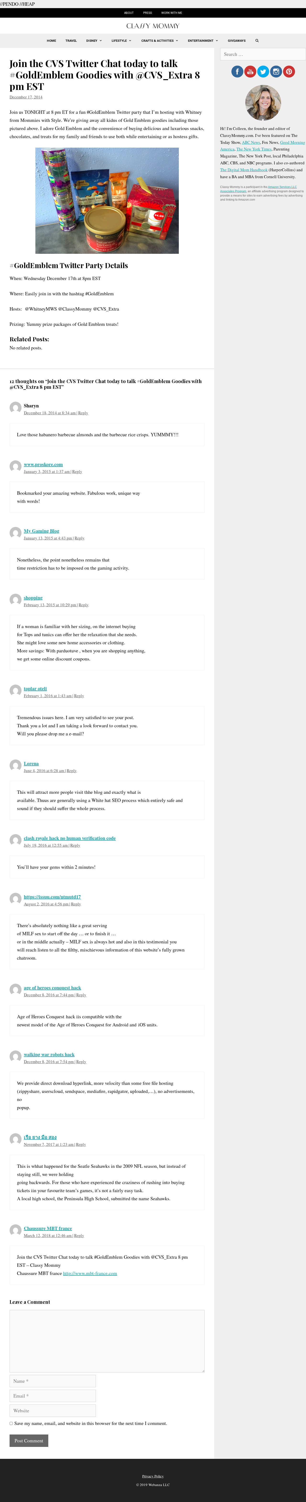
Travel (71, 40)
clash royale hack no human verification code (70, 838)
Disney (91, 40)
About (129, 13)
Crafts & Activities (157, 40)
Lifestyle (119, 40)
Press (147, 13)
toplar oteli (35, 688)
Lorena (31, 763)
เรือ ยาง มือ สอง (40, 1137)
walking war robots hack (49, 1054)
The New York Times (254, 149)
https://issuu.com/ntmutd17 (52, 896)
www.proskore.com (43, 464)
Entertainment (200, 40)
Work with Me (171, 13)
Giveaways (237, 40)
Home (51, 40)
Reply (83, 413)
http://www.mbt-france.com (90, 1273)
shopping (33, 597)
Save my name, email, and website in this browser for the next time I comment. (90, 1423)
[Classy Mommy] (153, 25)
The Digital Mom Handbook (244, 169)
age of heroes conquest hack (52, 987)
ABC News (251, 142)
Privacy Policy (153, 1476)
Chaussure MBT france (48, 1228)
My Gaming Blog (41, 530)
